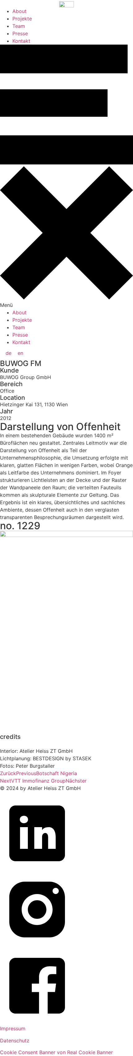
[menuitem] (8, 352)
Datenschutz (14, 1040)
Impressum (12, 1028)
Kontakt (21, 41)
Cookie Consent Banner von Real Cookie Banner (56, 1052)
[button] (66, 177)
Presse (20, 33)
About (19, 11)
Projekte (22, 18)
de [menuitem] (8, 353)
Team (18, 26)
